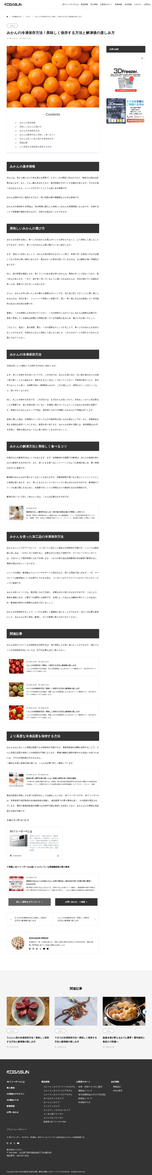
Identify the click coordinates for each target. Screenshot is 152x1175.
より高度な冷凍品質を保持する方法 (35, 147)
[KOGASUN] (12, 4)
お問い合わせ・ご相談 (75, 902)
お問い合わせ (13, 1112)
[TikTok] (37, 949)
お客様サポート (106, 4)
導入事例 (94, 4)
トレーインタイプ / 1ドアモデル (58, 1091)
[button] (145, 1011)
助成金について (85, 1098)
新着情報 (118, 4)
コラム (12, 26)
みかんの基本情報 (27, 123)
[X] (40, 949)
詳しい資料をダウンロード (28, 902)
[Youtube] (44, 949)
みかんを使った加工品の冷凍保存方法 (36, 139)
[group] (125, 80)
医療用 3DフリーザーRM (55, 1122)
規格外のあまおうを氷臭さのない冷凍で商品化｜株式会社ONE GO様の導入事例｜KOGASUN (59, 882)
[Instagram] (33, 949)
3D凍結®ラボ (13, 1100)
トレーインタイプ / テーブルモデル (59, 1087)
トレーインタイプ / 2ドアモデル (58, 1094)
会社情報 (128, 4)
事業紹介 (117, 1087)
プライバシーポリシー (17, 1129)
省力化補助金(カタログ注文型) (92, 1094)
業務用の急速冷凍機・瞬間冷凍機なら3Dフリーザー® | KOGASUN (46, 1172)
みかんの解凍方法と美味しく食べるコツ (37, 135)
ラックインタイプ (52, 1106)
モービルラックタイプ (54, 1098)
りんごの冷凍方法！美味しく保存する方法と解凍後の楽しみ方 (51, 665)
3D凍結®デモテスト (16, 1094)
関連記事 (23, 143)
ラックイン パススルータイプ (57, 1110)
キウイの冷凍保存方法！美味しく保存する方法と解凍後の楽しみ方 (53, 688)
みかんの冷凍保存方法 (29, 131)
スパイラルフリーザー (54, 1118)
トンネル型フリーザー (54, 1114)
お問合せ (147, 4)
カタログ (137, 4)
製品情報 (84, 4)
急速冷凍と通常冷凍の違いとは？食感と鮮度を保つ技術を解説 (51, 778)
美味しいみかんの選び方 (30, 127)
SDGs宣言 (117, 1091)
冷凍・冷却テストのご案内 (90, 1087)
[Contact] (48, 949)
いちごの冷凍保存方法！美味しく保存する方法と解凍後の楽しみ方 (53, 711)
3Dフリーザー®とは (70, 4)
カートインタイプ (52, 1102)
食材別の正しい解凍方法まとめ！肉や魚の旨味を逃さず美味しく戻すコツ (55, 512)
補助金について (85, 1091)
